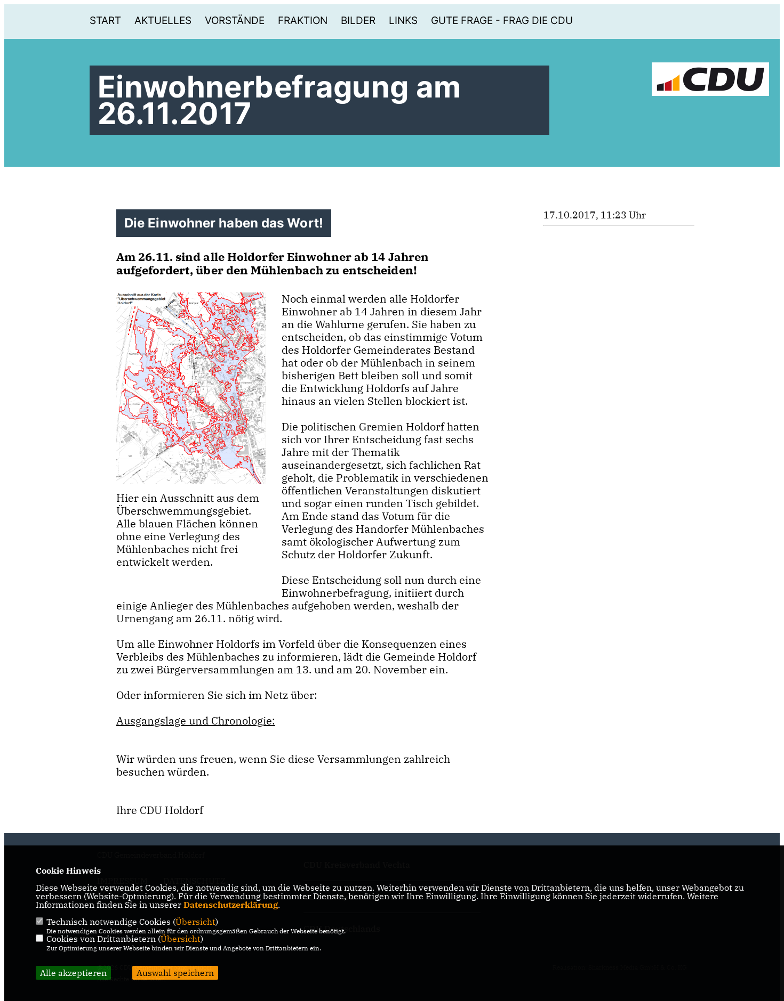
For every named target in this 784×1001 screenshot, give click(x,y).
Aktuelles (162, 20)
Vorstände (235, 20)
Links (403, 20)
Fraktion (302, 20)
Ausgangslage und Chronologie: (195, 720)
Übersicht (195, 921)
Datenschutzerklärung (230, 904)
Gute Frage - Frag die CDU (502, 20)
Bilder (358, 20)
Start (105, 20)
